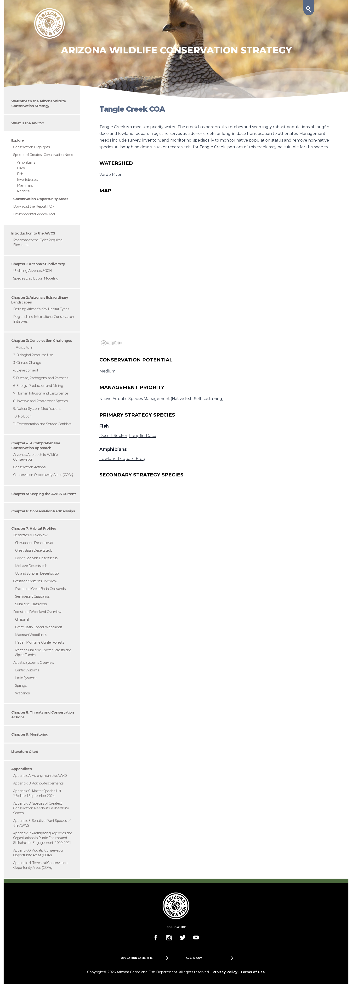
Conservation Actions (29, 467)
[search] (308, 7)
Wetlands (22, 693)
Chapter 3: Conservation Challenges (41, 340)
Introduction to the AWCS (33, 233)
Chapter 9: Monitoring (29, 734)
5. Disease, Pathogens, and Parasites (40, 378)
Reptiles (23, 191)
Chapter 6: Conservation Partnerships (43, 511)
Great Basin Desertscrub (33, 550)
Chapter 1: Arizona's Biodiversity (38, 264)
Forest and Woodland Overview (37, 612)
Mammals (25, 185)
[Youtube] (196, 937)
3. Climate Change (27, 362)
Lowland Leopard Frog (122, 458)
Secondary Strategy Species (141, 475)
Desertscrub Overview (30, 535)
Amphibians (26, 162)
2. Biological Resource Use (33, 355)
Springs (20, 685)
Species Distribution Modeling (35, 278)
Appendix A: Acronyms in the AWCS (40, 775)
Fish (20, 174)
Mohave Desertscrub (31, 566)
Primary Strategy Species (137, 415)
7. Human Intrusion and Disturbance (40, 393)
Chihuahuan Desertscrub (34, 543)
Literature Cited (24, 751)
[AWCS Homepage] (49, 23)
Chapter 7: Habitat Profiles (33, 528)
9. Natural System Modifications (37, 408)
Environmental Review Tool (34, 214)
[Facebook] (156, 937)
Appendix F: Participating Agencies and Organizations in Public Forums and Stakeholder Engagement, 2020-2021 (42, 838)
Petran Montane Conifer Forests (39, 642)
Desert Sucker (113, 435)
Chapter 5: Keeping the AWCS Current (43, 494)
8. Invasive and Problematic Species (40, 401)
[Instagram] (169, 937)
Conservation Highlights (31, 147)
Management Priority (131, 387)
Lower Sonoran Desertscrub (36, 558)
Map (105, 191)
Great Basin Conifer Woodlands (38, 627)
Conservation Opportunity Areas (40, 199)
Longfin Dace (142, 435)
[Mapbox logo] (111, 343)
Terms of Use (252, 972)
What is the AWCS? (27, 123)
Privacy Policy (225, 972)
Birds (21, 168)
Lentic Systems (27, 670)
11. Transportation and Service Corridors (42, 424)
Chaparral (22, 619)
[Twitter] (183, 937)
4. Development (25, 370)
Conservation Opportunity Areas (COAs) (43, 475)
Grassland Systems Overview (35, 581)
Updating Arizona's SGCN (32, 271)
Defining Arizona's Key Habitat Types (41, 309)
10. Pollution (22, 416)
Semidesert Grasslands (32, 596)
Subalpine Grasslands (30, 604)
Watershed (116, 163)
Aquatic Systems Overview (33, 662)
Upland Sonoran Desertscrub (37, 573)
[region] (214, 275)
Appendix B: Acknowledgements (38, 783)
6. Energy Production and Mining (38, 385)
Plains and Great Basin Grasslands (40, 589)
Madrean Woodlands (31, 635)
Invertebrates (27, 179)
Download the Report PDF (33, 206)
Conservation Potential (135, 360)
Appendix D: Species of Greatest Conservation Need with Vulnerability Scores (41, 808)
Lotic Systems (26, 678)
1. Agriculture (22, 347)
